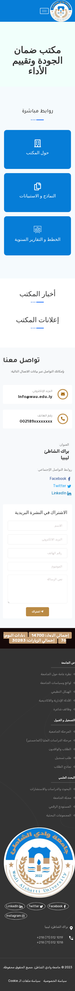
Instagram (14, 916)
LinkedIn (59, 493)
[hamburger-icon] (44, 11)
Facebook (58, 478)
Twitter (60, 485)
